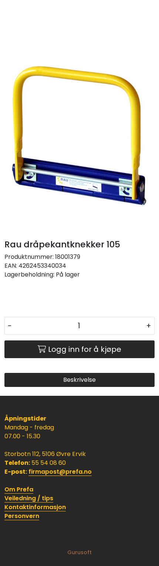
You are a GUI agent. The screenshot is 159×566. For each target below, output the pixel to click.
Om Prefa (18, 489)
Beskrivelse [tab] (79, 379)
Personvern (21, 516)
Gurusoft (79, 552)
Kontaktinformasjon (35, 507)
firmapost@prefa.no (60, 471)
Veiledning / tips (28, 498)
